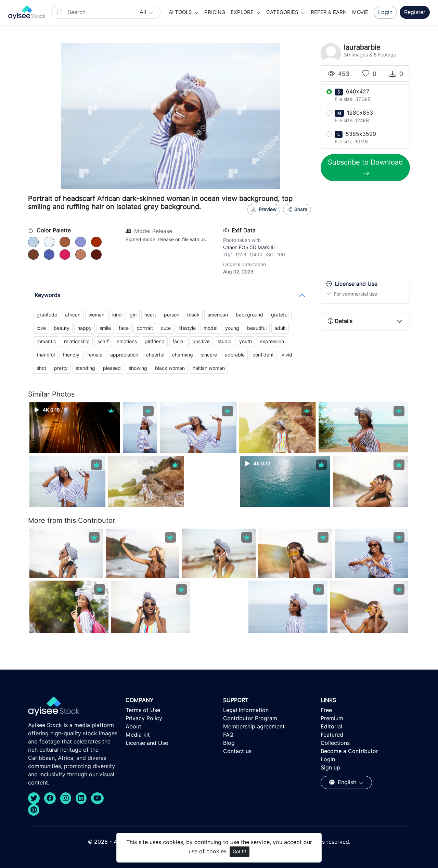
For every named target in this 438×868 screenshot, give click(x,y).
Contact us (237, 751)
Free (326, 710)
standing (85, 368)
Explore (243, 12)
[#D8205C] (65, 254)
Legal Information (246, 710)
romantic (46, 341)
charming (182, 355)
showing (138, 368)
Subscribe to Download (365, 162)
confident (263, 355)
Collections (335, 743)
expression (272, 341)
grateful (279, 315)
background (249, 315)
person (171, 315)
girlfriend (155, 341)
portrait (145, 328)
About (133, 726)
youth (245, 341)
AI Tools (181, 12)
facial (178, 341)
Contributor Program (250, 718)
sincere (209, 355)
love (41, 328)
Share (300, 209)
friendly (71, 355)
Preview (267, 209)
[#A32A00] (96, 242)
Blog (229, 743)
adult (280, 328)
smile (105, 328)
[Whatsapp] (279, 218)
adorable (235, 355)
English (347, 782)
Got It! (239, 851)
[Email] (290, 218)
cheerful (155, 355)
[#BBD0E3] (33, 242)
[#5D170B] (96, 254)
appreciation (124, 355)
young (232, 328)
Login (385, 12)
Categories (283, 12)
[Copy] (301, 218)
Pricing (214, 12)
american (217, 315)
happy (84, 328)
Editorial (331, 726)
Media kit (138, 734)
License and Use (147, 743)
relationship (77, 341)
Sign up (330, 767)
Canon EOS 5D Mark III (249, 247)
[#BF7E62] (80, 254)
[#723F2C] (33, 254)
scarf (103, 341)
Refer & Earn (329, 12)
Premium (332, 718)
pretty (61, 368)
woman (96, 315)
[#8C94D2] (80, 242)
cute (166, 328)
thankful (46, 355)
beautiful (257, 328)
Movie (360, 12)
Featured (332, 734)
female (94, 355)
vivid (287, 355)
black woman (170, 368)
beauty (61, 328)
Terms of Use (143, 710)
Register (414, 12)
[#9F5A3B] (65, 242)
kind (117, 315)
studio (224, 341)
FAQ (228, 734)
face (124, 328)
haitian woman (209, 368)
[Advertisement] (372, 229)
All (144, 12)
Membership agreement (254, 726)
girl (133, 315)
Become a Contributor (349, 751)
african (72, 315)
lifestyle (187, 328)
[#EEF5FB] (49, 242)
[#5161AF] (49, 254)
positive (201, 341)
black (193, 315)
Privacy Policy (144, 718)
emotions (127, 341)
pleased (112, 368)
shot (41, 368)
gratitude (47, 315)
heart (150, 315)
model (210, 328)
